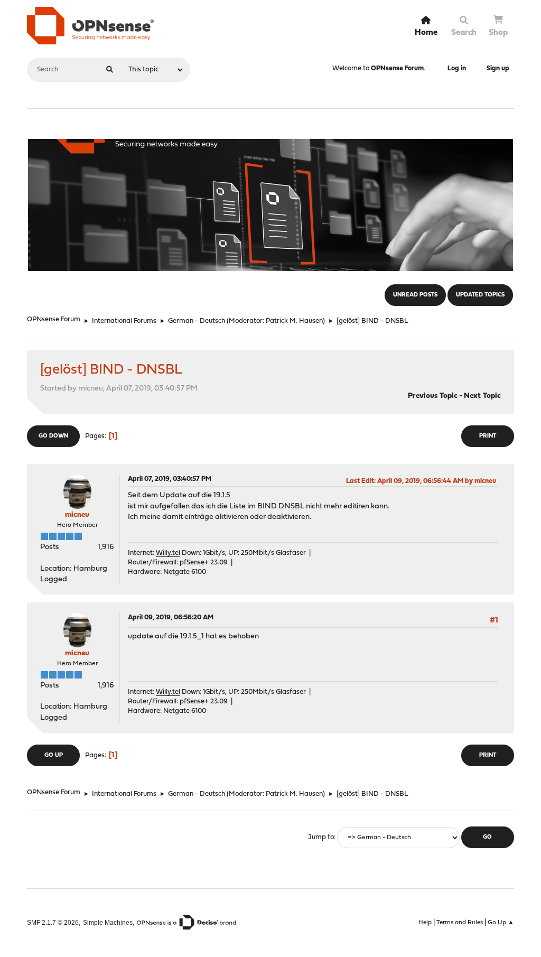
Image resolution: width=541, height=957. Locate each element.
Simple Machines (108, 922)
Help (425, 922)
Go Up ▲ (501, 922)
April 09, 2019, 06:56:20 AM (170, 617)
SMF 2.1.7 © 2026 (53, 922)
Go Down (53, 436)
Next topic (482, 396)
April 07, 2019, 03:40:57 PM (169, 479)
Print (487, 436)
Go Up (53, 755)
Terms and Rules (459, 922)
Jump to (321, 837)
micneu (77, 515)
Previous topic (433, 396)
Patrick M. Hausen (294, 321)
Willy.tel (168, 553)
